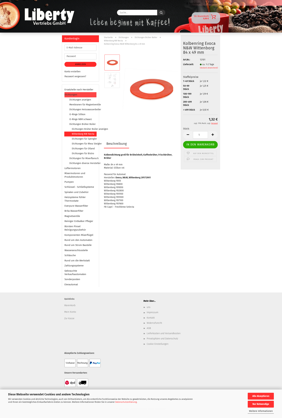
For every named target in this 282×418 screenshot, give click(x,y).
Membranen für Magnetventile (82, 104)
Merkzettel (212, 3)
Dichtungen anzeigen (80, 99)
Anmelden (80, 64)
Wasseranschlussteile (76, 250)
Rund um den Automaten (78, 240)
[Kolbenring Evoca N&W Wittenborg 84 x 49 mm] (150, 88)
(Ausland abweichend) (209, 68)
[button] (188, 135)
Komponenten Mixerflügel (78, 235)
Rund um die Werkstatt (77, 260)
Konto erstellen (72, 71)
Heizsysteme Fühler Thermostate (75, 199)
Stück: (186, 128)
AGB (149, 328)
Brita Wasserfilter (73, 210)
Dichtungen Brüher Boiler (82, 124)
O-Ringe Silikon (77, 114)
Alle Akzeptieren (260, 396)
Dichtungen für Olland (83, 148)
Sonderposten (72, 279)
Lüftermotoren (72, 168)
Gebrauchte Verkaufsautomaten (75, 272)
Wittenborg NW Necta (83, 134)
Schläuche (70, 255)
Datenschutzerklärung (126, 402)
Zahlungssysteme (74, 265)
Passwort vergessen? (75, 76)
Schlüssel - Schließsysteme (79, 186)
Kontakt (151, 317)
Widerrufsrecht (154, 323)
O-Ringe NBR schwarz (80, 119)
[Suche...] (161, 12)
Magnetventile (72, 216)
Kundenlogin (194, 3)
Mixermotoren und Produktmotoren (74, 175)
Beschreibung (116, 144)
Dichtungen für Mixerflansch (82, 158)
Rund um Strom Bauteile (78, 245)
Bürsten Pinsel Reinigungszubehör (75, 228)
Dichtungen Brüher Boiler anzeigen (84, 129)
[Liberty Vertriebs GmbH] (71, 12)
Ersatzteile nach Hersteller (78, 89)
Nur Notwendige (260, 404)
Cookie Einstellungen (157, 344)
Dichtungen (70, 94)
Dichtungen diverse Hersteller (82, 163)
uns (148, 307)
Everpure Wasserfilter (76, 205)
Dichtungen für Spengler (84, 138)
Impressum (152, 312)
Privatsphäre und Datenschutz (162, 338)
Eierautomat (71, 284)
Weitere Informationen (261, 411)
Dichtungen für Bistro (83, 153)
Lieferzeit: (188, 64)
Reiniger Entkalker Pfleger (78, 221)
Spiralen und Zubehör (76, 192)
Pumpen (69, 181)
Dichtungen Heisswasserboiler (82, 109)
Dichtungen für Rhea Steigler (84, 143)
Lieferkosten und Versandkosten (163, 333)
